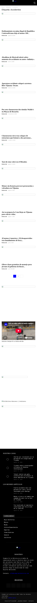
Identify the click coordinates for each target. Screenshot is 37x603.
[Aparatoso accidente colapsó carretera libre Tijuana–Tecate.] (18, 73)
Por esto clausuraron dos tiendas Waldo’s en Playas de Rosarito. (18, 111)
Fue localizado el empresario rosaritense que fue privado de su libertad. (23, 506)
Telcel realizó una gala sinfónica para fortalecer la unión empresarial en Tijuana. (24, 475)
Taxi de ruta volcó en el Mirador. (14, 162)
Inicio (3, 7)
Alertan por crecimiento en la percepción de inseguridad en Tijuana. (24, 458)
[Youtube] (28, 585)
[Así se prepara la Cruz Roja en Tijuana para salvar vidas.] (18, 202)
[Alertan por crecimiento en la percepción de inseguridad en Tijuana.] (7, 459)
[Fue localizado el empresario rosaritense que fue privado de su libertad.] (7, 507)
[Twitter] (23, 585)
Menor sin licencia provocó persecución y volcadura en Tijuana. (18, 187)
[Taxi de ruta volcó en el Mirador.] (18, 152)
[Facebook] (8, 585)
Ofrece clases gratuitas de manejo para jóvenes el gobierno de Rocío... (17, 265)
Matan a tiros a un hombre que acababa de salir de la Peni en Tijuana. (24, 498)
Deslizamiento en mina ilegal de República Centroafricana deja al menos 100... (18, 32)
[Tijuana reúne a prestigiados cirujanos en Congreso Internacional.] (7, 468)
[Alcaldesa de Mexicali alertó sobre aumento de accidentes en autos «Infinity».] (18, 47)
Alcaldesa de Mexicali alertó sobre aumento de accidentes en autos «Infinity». (18, 58)
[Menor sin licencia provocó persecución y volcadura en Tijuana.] (18, 176)
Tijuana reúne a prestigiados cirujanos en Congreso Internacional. (23, 467)
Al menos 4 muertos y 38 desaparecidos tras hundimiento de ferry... (17, 239)
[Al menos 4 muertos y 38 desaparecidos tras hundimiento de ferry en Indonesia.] (18, 228)
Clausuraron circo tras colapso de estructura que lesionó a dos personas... (17, 137)
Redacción (4, 35)
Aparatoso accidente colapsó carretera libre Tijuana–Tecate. (16, 84)
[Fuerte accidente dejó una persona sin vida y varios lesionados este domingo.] (7, 490)
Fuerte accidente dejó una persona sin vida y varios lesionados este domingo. (22, 489)
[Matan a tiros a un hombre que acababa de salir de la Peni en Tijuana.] (7, 499)
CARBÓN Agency (12, 597)
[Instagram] (13, 585)
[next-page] (21, 276)
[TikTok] (18, 585)
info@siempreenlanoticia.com (19, 573)
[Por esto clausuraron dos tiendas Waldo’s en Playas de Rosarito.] (18, 99)
